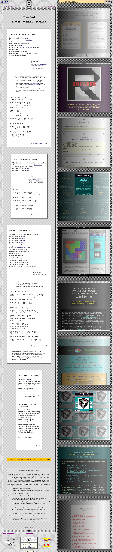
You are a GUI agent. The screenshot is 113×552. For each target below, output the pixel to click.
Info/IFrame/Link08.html (84, 389)
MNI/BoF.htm (84, 444)
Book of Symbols (37, 179)
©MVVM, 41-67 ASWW (29, 527)
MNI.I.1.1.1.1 (43, 65)
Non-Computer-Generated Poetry (29, 545)
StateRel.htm (84, 280)
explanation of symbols (38, 143)
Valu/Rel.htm (84, 62)
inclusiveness (21, 248)
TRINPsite (5, 6)
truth (24, 236)
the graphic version (18, 459)
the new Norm (25, 163)
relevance (21, 242)
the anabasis (18, 45)
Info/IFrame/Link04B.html (84, 171)
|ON (107, 2)
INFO (81, 549)
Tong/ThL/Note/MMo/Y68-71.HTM (84, 116)
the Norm (25, 38)
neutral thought (36, 83)
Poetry (29, 543)
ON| (5, 2)
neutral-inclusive (26, 47)
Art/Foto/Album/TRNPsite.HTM (84, 7)
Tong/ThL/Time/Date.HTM (84, 335)
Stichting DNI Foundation (8, 533)
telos (33, 81)
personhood (22, 238)
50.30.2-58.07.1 (11, 6)
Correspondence (29, 533)
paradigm (29, 40)
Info (66, 1)
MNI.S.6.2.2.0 (39, 181)
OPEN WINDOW (87, 549)
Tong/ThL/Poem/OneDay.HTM (84, 499)
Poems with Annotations (29, 547)
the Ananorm (25, 168)
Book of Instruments (42, 64)
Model (34, 65)
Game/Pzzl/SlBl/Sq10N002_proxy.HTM (84, 226)
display (72, 2)
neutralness (21, 240)
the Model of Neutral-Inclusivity (29, 84)
